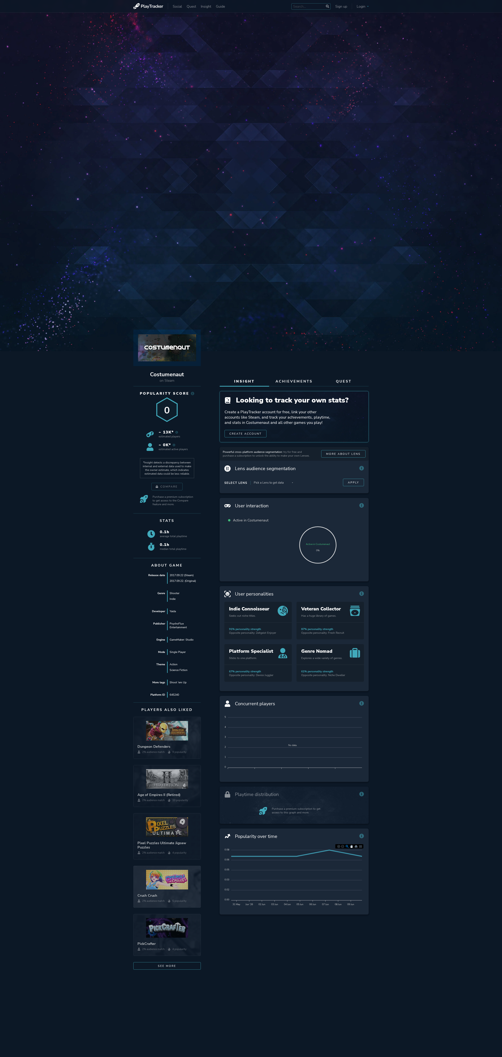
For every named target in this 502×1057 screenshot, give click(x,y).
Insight (206, 6)
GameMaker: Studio (182, 640)
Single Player (178, 652)
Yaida (173, 611)
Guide (220, 6)
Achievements (294, 381)
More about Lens (343, 454)
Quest (191, 6)
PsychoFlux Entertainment (178, 625)
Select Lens (235, 483)
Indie (173, 599)
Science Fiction (178, 670)
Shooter (174, 593)
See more (167, 966)
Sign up (341, 6)
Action (173, 664)
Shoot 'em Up (178, 682)
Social (177, 6)
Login (361, 6)
